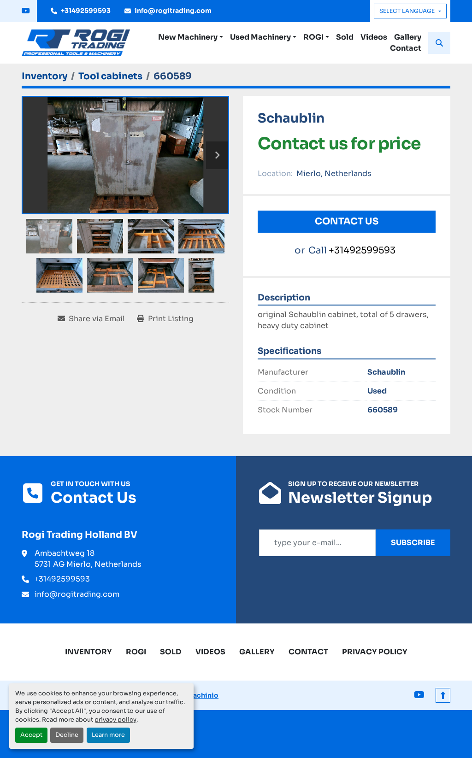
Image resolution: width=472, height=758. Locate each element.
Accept (31, 735)
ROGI (313, 37)
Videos (373, 37)
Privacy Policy (374, 652)
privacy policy (115, 719)
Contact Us (346, 221)
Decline (66, 735)
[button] (190, 37)
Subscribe (413, 542)
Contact (405, 48)
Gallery (407, 37)
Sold (345, 37)
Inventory (88, 652)
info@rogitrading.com (173, 10)
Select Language (407, 10)
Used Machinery (260, 37)
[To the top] (443, 695)
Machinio (202, 695)
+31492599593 (86, 10)
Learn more (108, 735)
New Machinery (188, 37)
